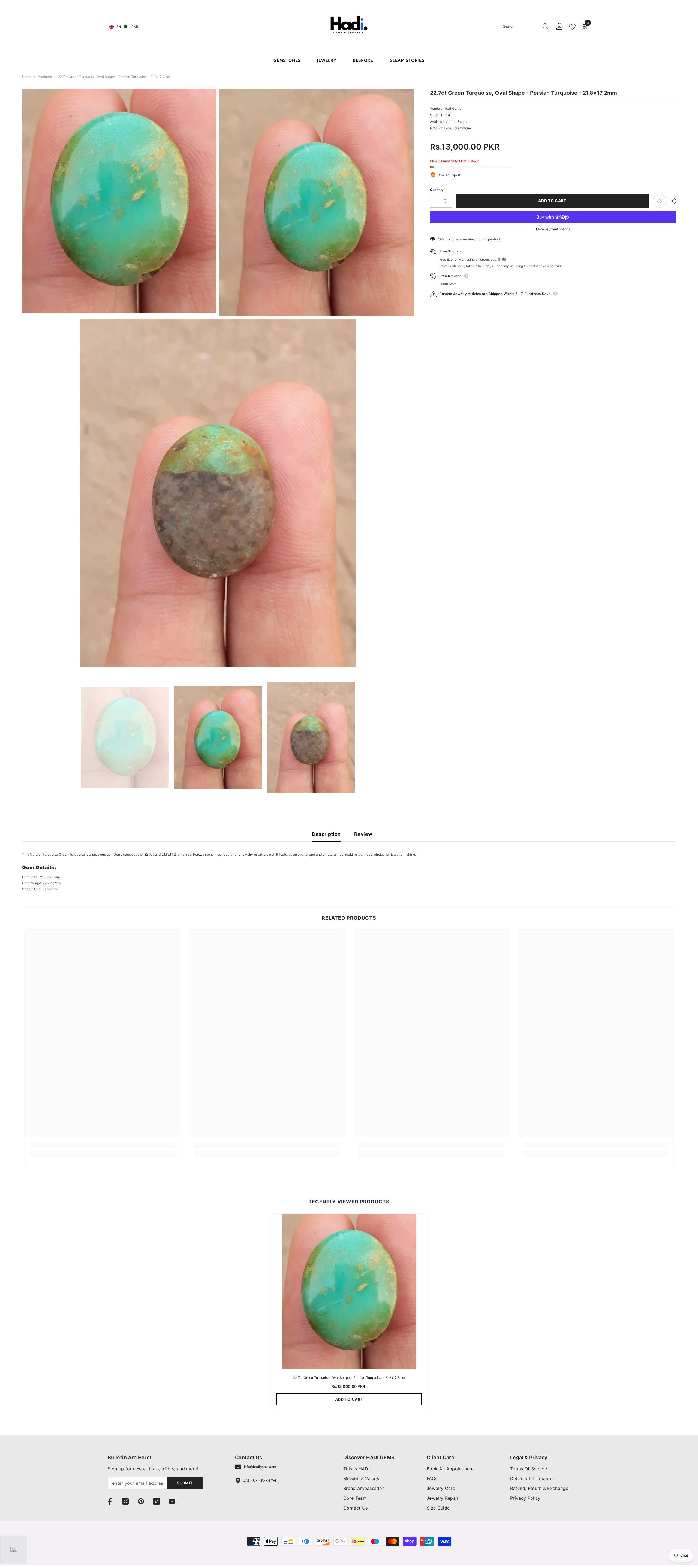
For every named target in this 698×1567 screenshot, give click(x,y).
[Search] (526, 26)
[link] (102, 1145)
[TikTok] (156, 1501)
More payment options (553, 229)
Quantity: (437, 190)
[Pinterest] (141, 1501)
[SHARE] (671, 201)
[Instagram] (125, 1501)
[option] (124, 738)
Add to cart (552, 200)
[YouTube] (172, 1501)
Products (45, 77)
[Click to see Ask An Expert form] (13, 1549)
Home (26, 77)
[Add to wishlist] (659, 201)
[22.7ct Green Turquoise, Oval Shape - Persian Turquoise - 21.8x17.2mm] (349, 1291)
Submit (185, 1483)
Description (326, 834)
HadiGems (453, 108)
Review (363, 834)
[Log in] (559, 26)
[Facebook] (110, 1501)
